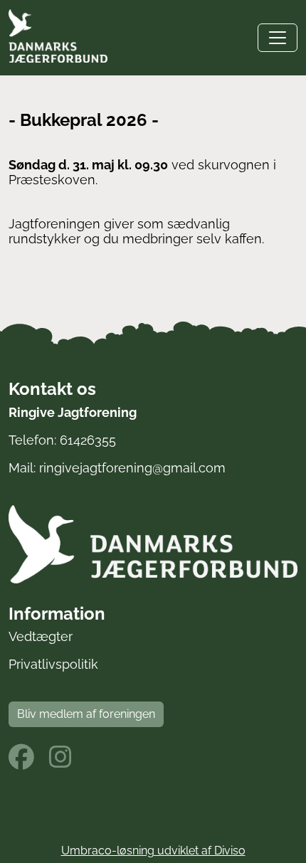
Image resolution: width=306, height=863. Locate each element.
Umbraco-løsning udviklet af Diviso (153, 850)
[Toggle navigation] (277, 37)
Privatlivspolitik (53, 664)
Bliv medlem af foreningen (86, 714)
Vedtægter (41, 636)
